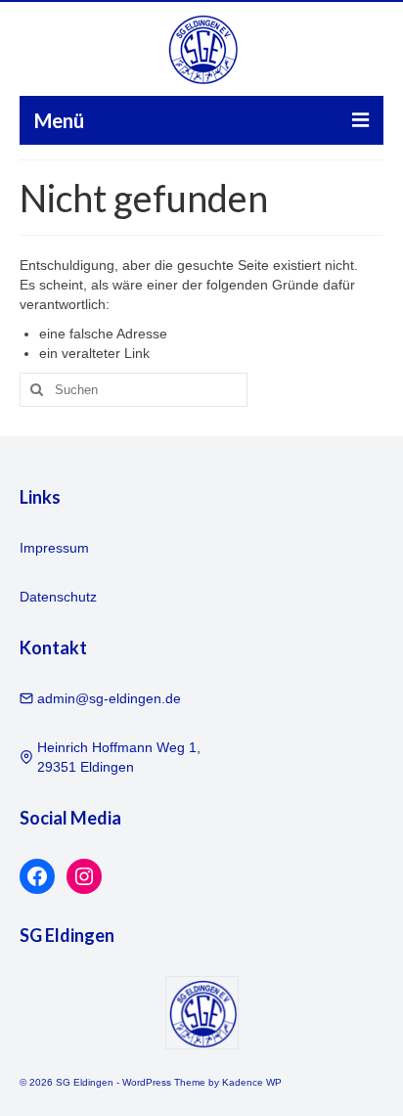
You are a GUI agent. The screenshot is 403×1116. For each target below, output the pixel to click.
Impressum (54, 548)
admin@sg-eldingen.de (109, 698)
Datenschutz (58, 596)
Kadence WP (252, 1082)
